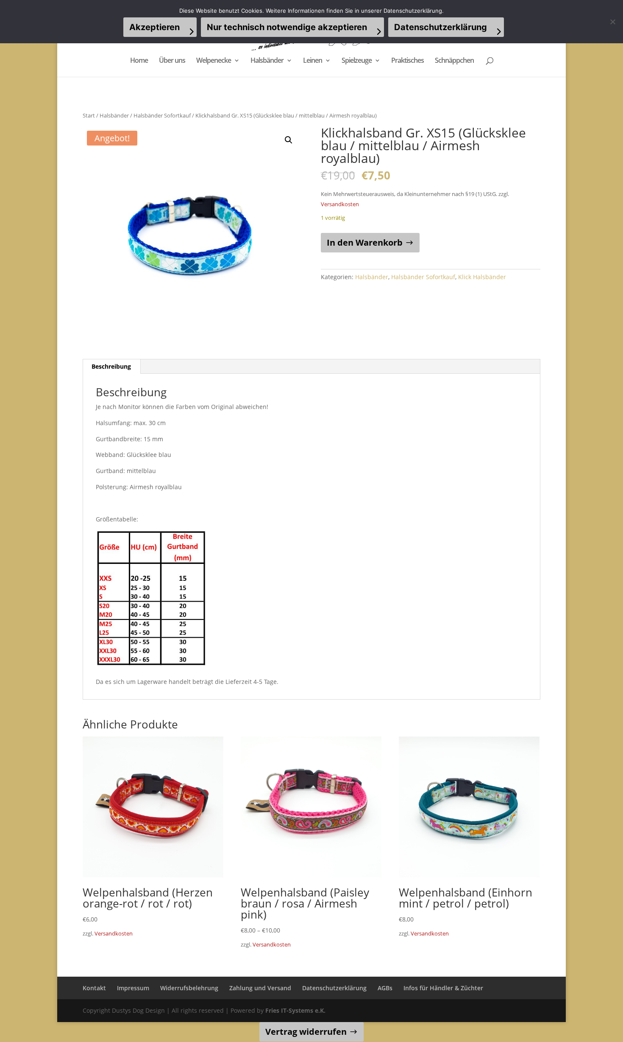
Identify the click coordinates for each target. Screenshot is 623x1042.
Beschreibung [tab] (111, 366)
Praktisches (407, 61)
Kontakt (94, 988)
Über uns (172, 61)
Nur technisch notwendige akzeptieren (287, 27)
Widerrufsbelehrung (189, 988)
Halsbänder (267, 61)
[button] (288, 140)
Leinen (312, 61)
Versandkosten (340, 204)
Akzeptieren (154, 27)
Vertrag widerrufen (306, 1031)
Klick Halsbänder (482, 277)
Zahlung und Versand (260, 988)
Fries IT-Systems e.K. (295, 1010)
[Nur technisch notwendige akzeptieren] (612, 21)
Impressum (133, 988)
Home (139, 61)
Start (89, 115)
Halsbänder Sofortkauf (162, 115)
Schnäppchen (454, 61)
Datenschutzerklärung (334, 988)
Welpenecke (213, 61)
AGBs (385, 988)
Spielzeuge (357, 61)
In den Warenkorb (365, 242)
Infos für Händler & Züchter (443, 988)
